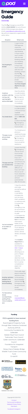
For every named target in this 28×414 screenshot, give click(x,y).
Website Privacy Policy (14, 404)
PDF (16, 248)
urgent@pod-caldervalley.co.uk (15, 31)
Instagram (17, 409)
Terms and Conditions (14, 402)
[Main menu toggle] (24, 3)
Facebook (11, 409)
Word (21, 248)
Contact (14, 400)
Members (14, 406)
